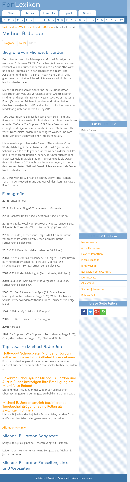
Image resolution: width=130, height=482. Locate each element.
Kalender (51, 478)
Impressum (86, 478)
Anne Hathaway (90, 248)
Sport (68, 13)
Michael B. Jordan (45, 27)
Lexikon (21, 4)
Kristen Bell (88, 295)
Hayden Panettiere (92, 254)
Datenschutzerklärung (68, 478)
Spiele (87, 13)
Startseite (6, 27)
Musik (30, 13)
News (11, 13)
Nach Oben (40, 478)
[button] (84, 312)
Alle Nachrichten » (14, 427)
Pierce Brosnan (90, 260)
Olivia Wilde (88, 283)
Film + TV (49, 13)
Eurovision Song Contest (96, 271)
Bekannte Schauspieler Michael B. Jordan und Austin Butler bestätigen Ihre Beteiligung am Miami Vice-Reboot (39, 381)
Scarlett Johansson (92, 289)
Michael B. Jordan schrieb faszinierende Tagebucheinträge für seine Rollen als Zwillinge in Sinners (34, 406)
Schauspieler (30, 27)
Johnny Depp (89, 265)
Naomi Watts (89, 242)
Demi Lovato (88, 277)
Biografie (9, 43)
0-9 (121, 19)
